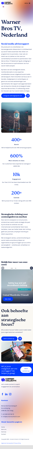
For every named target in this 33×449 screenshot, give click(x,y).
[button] (2, 268)
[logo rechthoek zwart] (7, 2)
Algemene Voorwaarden (7, 443)
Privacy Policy (17, 443)
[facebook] (2, 394)
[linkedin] (6, 394)
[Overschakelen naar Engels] (3, 7)
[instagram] (10, 394)
